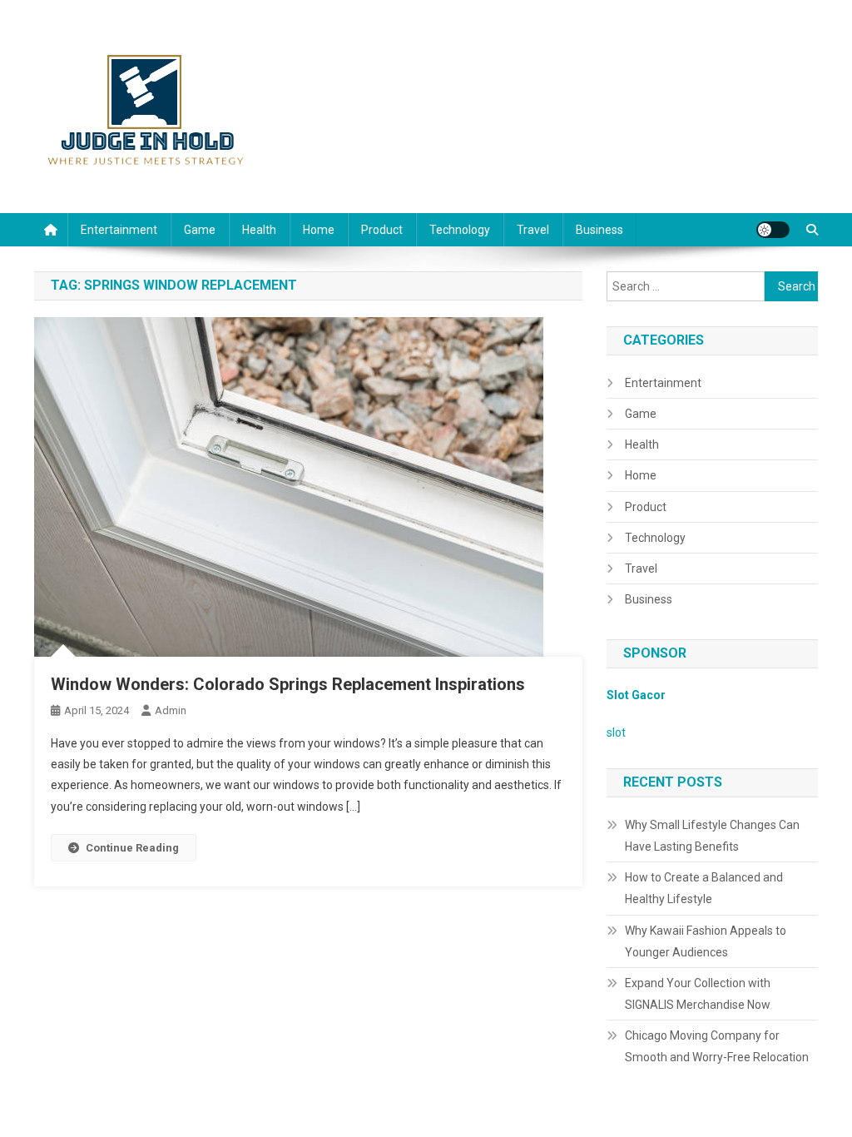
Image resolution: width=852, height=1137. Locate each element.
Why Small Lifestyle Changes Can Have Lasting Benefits (712, 835)
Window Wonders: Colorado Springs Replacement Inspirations (288, 684)
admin (170, 710)
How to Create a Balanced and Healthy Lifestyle (704, 888)
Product (382, 229)
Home (318, 229)
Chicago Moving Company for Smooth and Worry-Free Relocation (717, 1046)
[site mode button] (773, 229)
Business (599, 229)
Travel (533, 229)
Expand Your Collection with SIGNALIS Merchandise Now (697, 993)
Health (259, 229)
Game (199, 229)
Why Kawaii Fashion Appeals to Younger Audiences (705, 941)
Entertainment (119, 229)
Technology (459, 229)
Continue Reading (132, 848)
